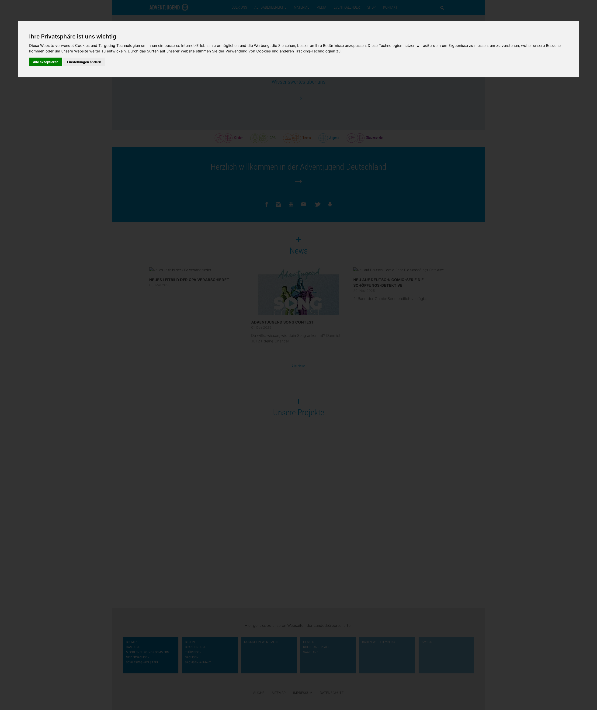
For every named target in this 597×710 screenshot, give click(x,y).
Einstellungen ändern (84, 62)
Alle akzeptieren (46, 62)
